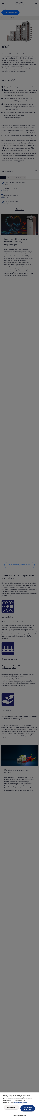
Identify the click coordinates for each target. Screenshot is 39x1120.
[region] (19, 1106)
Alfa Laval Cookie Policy (21, 1102)
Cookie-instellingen (19, 1116)
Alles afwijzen (11, 1107)
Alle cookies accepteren (28, 1108)
